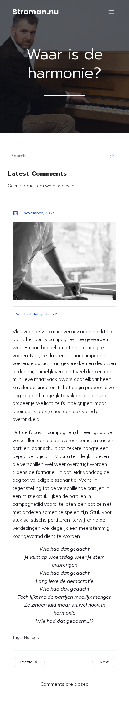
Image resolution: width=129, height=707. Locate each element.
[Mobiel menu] (111, 12)
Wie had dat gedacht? (36, 314)
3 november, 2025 (37, 213)
